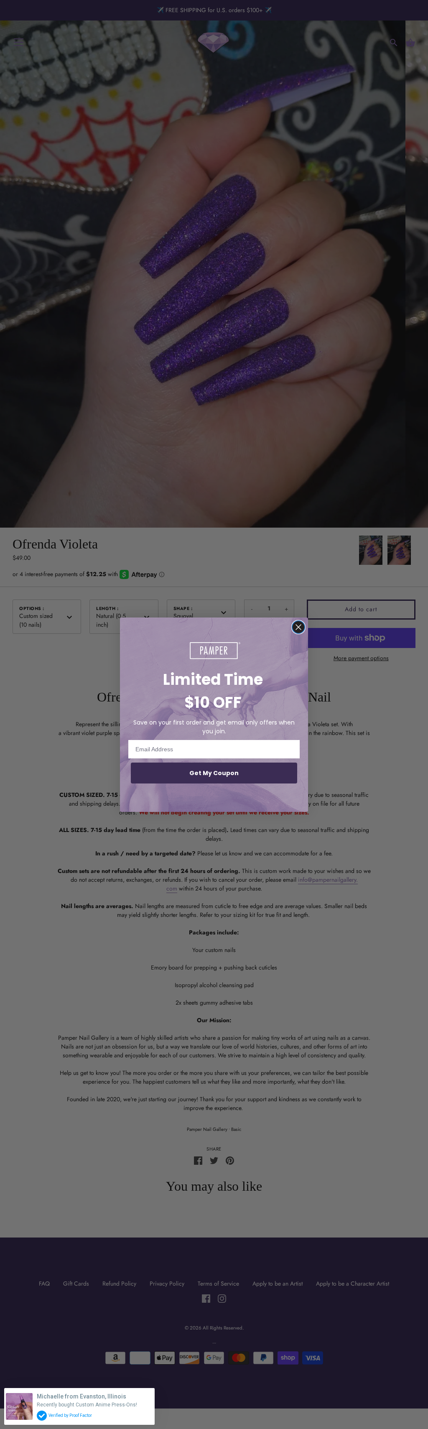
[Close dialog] (298, 627)
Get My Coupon (214, 773)
